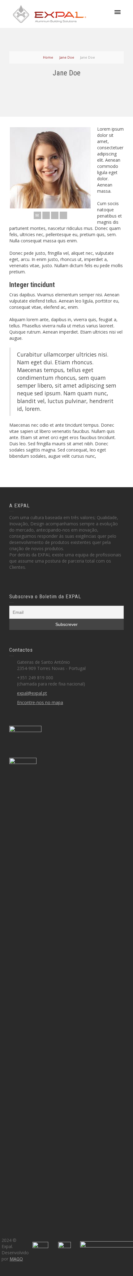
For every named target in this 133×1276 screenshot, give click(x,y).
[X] (46, 215)
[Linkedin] (63, 215)
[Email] (37, 215)
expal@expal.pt (32, 693)
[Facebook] (54, 215)
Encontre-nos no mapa (40, 702)
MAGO (16, 1259)
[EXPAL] (49, 13)
